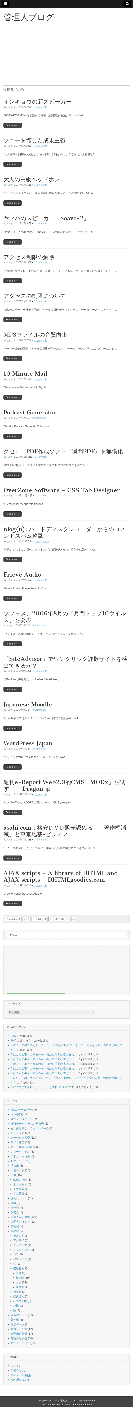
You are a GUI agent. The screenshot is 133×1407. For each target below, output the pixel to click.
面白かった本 (19, 1329)
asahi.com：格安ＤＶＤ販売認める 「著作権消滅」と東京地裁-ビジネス (64, 831)
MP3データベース (22, 1119)
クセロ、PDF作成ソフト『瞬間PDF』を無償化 (63, 451)
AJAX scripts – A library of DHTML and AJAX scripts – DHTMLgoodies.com (60, 876)
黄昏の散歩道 (19, 1338)
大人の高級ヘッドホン (31, 179)
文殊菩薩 (18, 1193)
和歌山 (20, 1277)
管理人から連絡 (20, 1217)
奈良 (18, 1287)
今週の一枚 (17, 1170)
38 (62, 919)
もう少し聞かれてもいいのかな (30, 1128)
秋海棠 (17, 1291)
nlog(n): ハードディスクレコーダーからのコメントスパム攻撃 (64, 532)
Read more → (13, 125)
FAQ (13, 1035)
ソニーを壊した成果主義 (34, 140)
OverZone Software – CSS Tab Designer (61, 490)
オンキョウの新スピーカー (37, 101)
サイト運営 (17, 1142)
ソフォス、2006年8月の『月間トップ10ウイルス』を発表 (64, 616)
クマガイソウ (21, 1249)
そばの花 (18, 1235)
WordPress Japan (27, 743)
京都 (18, 1273)
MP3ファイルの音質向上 (35, 334)
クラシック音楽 (20, 1137)
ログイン (16, 1365)
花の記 (15, 1231)
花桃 (16, 1305)
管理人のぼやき (20, 1221)
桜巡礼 (17, 1268)
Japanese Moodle (27, 704)
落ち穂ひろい (19, 1315)
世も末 (15, 1165)
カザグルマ (20, 1245)
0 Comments (40, 106)
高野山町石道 (19, 1333)
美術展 (15, 1226)
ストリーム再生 (20, 1156)
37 (56, 919)
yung (9, 106)
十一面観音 (20, 1184)
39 (68, 919)
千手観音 (18, 1189)
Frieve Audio (22, 574)
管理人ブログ (28, 17)
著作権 (15, 1319)
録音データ (17, 1324)
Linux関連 (17, 1114)
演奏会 (15, 1212)
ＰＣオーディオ (20, 1343)
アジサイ (18, 1240)
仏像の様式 (20, 1179)
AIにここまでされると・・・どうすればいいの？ (41, 1087)
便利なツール (19, 1198)
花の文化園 (20, 1301)
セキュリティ (19, 1161)
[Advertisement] (66, 57)
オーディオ (17, 1133)
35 (45, 919)
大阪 (18, 1282)
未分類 (15, 1207)
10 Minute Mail (25, 373)
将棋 (13, 1203)
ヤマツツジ (20, 1259)
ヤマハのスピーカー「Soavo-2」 (46, 218)
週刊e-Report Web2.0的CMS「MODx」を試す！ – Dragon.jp (64, 785)
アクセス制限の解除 (28, 257)
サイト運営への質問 (23, 1147)
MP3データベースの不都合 (27, 1123)
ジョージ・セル (20, 1151)
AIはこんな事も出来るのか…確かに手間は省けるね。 (44, 1054)
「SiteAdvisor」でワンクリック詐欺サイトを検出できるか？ (65, 662)
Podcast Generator (29, 412)
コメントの (21, 1374)
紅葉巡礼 (18, 1296)
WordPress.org (20, 1379)
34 (39, 919)
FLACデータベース (22, 1109)
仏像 (13, 1175)
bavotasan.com (83, 1404)
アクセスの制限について (34, 295)
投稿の (18, 1370)
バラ (16, 1254)
